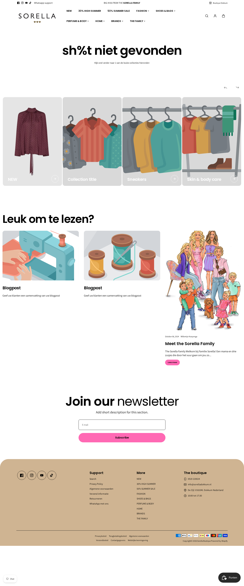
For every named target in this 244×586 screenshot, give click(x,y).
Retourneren (96, 498)
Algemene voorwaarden (101, 488)
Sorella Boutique (204, 541)
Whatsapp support (43, 2)
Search (93, 478)
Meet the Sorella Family (190, 344)
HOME (98, 21)
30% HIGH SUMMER (89, 11)
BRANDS (116, 21)
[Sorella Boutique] (37, 16)
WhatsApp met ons (99, 503)
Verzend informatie (99, 493)
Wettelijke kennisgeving (138, 540)
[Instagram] (22, 3)
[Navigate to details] (55, 178)
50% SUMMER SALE (119, 11)
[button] (223, 16)
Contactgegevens (118, 540)
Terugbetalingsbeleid (118, 536)
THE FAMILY (136, 21)
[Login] (215, 16)
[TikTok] (30, 3)
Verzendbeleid (102, 540)
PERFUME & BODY (77, 21)
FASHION (141, 11)
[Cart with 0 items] (223, 16)
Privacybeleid (100, 536)
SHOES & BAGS (164, 11)
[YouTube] (26, 3)
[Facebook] (18, 3)
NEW (69, 11)
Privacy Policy (96, 483)
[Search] (206, 16)
